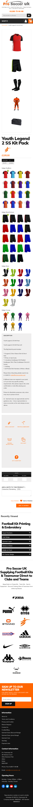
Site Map (4, 741)
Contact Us (5, 727)
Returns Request (6, 724)
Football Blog (6, 730)
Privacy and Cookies (8, 722)
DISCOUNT (4, 25)
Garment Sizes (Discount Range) (11, 732)
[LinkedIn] (15, 786)
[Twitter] (7, 786)
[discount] (7, 150)
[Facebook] (3, 786)
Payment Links (6, 743)
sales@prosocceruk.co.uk (18, 375)
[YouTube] (11, 786)
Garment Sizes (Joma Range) (10, 735)
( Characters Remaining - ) (13, 488)
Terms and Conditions (8, 719)
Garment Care (6, 738)
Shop (4, 21)
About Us (4, 716)
